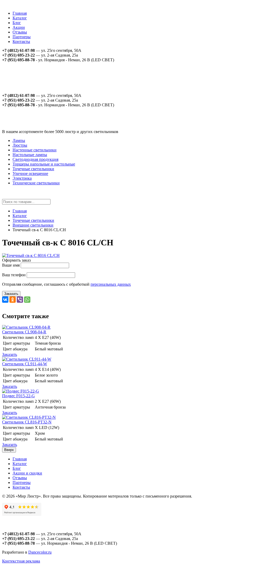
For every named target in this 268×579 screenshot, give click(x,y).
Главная (20, 13)
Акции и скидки (27, 473)
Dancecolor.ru (40, 552)
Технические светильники (36, 183)
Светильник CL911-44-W (24, 364)
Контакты (21, 41)
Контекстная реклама (21, 561)
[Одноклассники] (12, 299)
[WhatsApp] (27, 299)
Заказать (11, 294)
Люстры (20, 145)
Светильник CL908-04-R (24, 332)
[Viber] (20, 299)
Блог (17, 22)
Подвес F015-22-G (18, 396)
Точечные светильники (33, 169)
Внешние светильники (33, 225)
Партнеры (22, 37)
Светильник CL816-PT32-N (27, 422)
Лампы (19, 140)
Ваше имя (11, 265)
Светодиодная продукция (35, 159)
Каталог (20, 18)
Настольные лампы (30, 154)
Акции (19, 27)
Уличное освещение (30, 173)
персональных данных (111, 284)
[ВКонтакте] (5, 299)
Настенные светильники (35, 150)
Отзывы (20, 32)
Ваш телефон (14, 275)
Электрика (22, 178)
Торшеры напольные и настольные (44, 164)
